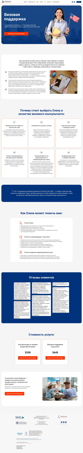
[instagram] (72, 2)
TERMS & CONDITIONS (19, 443)
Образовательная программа (41, 423)
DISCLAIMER (29, 443)
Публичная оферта (41, 422)
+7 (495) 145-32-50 (64, 417)
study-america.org (46, 417)
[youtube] (74, 2)
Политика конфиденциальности (41, 421)
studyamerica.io (18, 439)
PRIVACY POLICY (25, 443)
